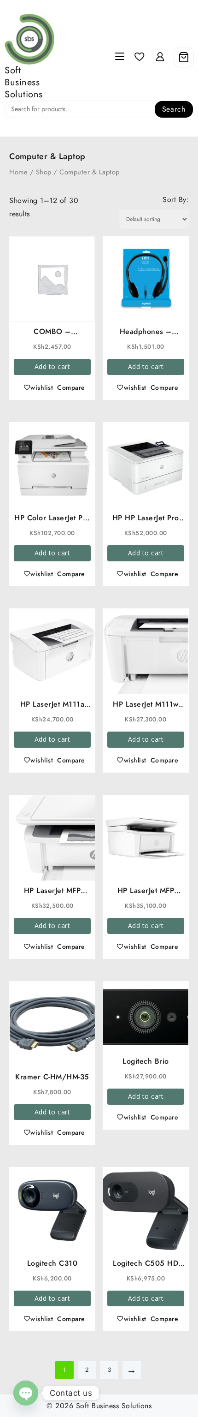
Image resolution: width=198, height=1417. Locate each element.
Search (174, 109)
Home (18, 172)
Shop (44, 172)
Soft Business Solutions (24, 82)
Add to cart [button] (52, 366)
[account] (160, 57)
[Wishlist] (139, 57)
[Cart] (183, 57)
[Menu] (119, 57)
